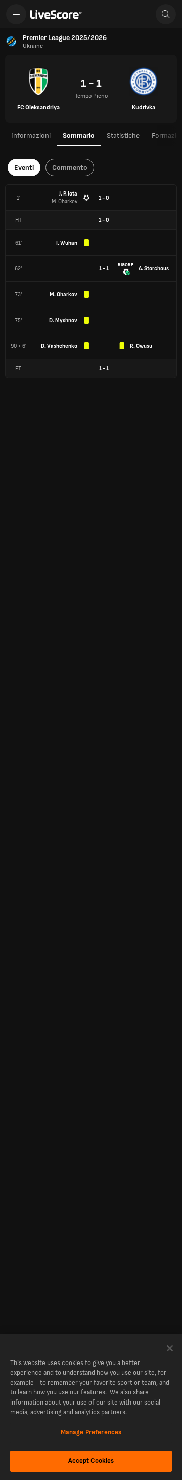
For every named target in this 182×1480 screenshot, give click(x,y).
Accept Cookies (91, 1461)
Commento (69, 167)
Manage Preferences (91, 1432)
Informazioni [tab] (31, 135)
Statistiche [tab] (123, 135)
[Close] (170, 1348)
